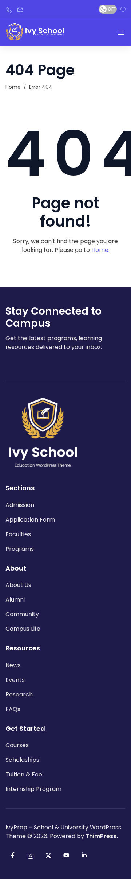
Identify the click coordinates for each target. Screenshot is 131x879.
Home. (100, 250)
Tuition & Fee (23, 774)
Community (22, 614)
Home (13, 87)
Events (15, 680)
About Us (18, 585)
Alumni (15, 599)
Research (19, 694)
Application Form (30, 519)
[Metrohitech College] (35, 31)
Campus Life (22, 629)
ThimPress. (102, 836)
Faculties (18, 534)
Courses (17, 745)
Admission (19, 505)
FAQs (12, 709)
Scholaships (22, 760)
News (13, 665)
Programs (19, 549)
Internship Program (33, 789)
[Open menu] (121, 32)
